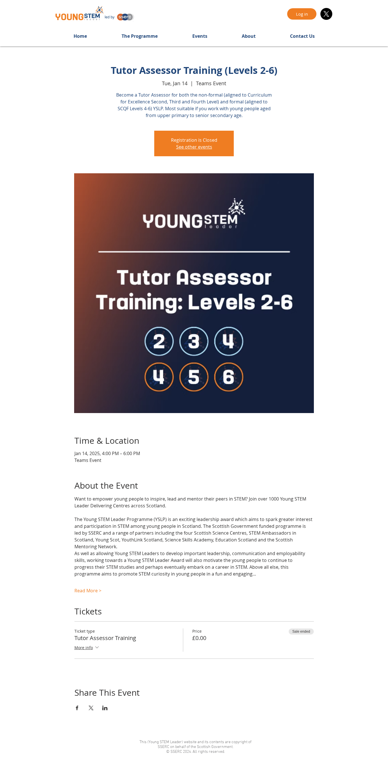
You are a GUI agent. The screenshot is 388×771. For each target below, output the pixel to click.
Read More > (87, 590)
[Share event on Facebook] (77, 708)
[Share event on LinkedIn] (105, 708)
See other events (194, 147)
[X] (326, 14)
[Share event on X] (91, 708)
